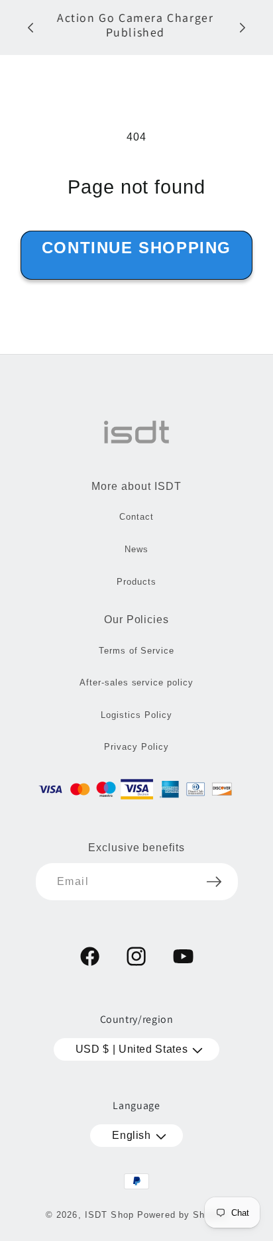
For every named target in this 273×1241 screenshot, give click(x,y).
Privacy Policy (136, 747)
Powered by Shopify (182, 1215)
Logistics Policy (136, 715)
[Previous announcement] (30, 27)
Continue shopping (136, 248)
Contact (136, 517)
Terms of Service (136, 651)
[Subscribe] (214, 881)
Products (136, 582)
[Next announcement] (242, 27)
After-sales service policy (136, 682)
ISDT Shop (109, 1215)
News (136, 549)
